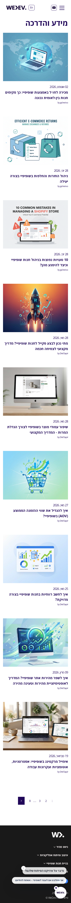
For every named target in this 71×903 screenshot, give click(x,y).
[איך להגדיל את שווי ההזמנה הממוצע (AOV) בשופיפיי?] (35, 475)
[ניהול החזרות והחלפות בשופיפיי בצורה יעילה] (35, 140)
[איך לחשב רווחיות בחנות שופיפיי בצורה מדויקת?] (35, 559)
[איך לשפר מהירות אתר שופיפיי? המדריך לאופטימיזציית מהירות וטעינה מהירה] (35, 642)
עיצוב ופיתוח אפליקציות (54, 855)
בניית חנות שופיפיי (57, 863)
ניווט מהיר (62, 847)
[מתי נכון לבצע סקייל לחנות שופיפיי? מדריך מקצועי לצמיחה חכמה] (35, 308)
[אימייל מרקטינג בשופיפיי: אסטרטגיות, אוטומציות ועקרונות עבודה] (35, 726)
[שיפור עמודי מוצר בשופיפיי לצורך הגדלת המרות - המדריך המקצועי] (35, 391)
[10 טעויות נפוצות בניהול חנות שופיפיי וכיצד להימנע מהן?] (35, 224)
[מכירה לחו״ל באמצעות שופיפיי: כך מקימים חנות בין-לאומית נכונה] (35, 57)
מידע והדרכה (60, 871)
